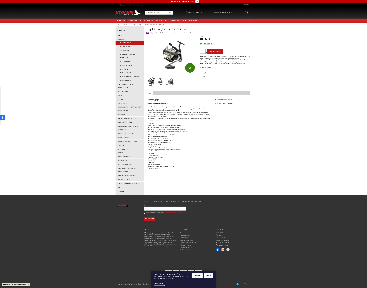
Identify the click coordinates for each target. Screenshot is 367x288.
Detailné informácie (205, 67)
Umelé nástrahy (124, 156)
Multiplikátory (125, 73)
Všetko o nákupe (124, 5)
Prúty (120, 35)
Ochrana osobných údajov (188, 242)
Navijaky (121, 39)
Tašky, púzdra (123, 172)
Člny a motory (123, 103)
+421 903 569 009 (223, 242)
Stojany (121, 95)
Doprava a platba (185, 235)
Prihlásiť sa (149, 219)
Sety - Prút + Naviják (125, 84)
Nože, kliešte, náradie (126, 122)
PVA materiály (123, 149)
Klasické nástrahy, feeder (127, 141)
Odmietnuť (197, 275)
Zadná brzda (124, 50)
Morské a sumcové (126, 65)
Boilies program (124, 137)
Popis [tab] (149, 93)
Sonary (121, 99)
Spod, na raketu (125, 61)
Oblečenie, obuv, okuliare (127, 168)
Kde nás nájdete (139, 5)
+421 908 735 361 (223, 245)
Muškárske (124, 69)
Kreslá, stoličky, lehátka (127, 118)
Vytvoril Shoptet (245, 284)
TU (197, 1)
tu (173, 278)
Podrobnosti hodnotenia (175, 33)
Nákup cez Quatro (185, 245)
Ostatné (121, 191)
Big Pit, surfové (125, 43)
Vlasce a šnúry (123, 88)
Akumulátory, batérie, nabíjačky (129, 183)
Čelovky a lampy (124, 179)
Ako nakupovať (184, 233)
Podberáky (122, 130)
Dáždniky (121, 114)
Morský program (124, 164)
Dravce (120, 153)
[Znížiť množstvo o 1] (206, 52)
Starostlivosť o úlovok (126, 133)
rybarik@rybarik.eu (223, 240)
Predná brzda (125, 46)
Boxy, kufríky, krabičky (126, 176)
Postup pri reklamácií (186, 250)
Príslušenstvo (125, 80)
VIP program (184, 237)
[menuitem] (121, 21)
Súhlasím (209, 275)
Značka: (188, 33)
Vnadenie (121, 145)
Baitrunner (124, 58)
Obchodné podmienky (186, 240)
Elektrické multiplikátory (129, 76)
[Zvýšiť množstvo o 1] (206, 50)
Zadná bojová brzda (127, 54)
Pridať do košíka (216, 51)
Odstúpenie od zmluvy (186, 247)
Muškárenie (122, 160)
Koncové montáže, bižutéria (128, 126)
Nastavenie (159, 283)
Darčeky (121, 187)
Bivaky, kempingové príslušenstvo (130, 107)
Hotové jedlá (123, 111)
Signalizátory (123, 92)
